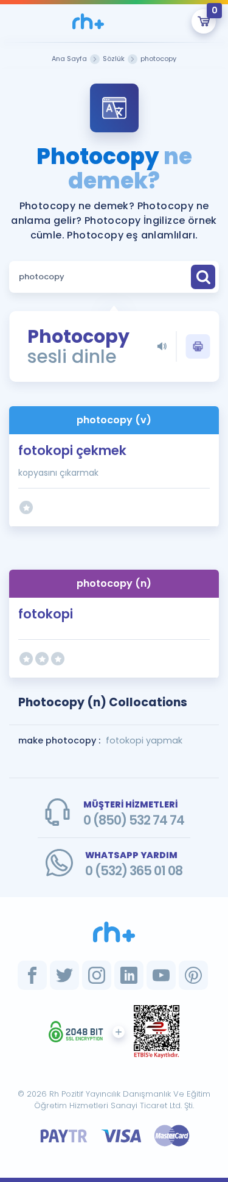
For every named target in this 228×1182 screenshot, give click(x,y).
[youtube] (161, 975)
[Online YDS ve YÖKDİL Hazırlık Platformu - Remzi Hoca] (114, 932)
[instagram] (96, 975)
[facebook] (32, 975)
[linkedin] (128, 975)
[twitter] (64, 975)
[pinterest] (193, 975)
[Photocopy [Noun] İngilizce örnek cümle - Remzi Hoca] (88, 21)
